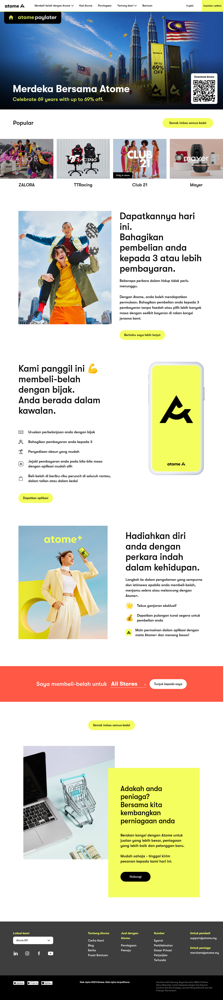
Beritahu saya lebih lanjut (142, 335)
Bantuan (147, 5)
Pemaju (126, 950)
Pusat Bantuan (98, 955)
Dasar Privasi (163, 950)
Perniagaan (105, 5)
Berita (92, 950)
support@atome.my (203, 938)
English (190, 5)
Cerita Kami (96, 940)
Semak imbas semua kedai (187, 123)
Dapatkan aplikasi (212, 5)
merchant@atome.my (204, 952)
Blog (91, 945)
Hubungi (136, 877)
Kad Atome (85, 5)
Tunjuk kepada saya (168, 684)
